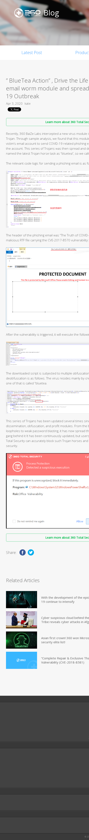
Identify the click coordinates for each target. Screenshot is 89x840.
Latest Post (32, 52)
